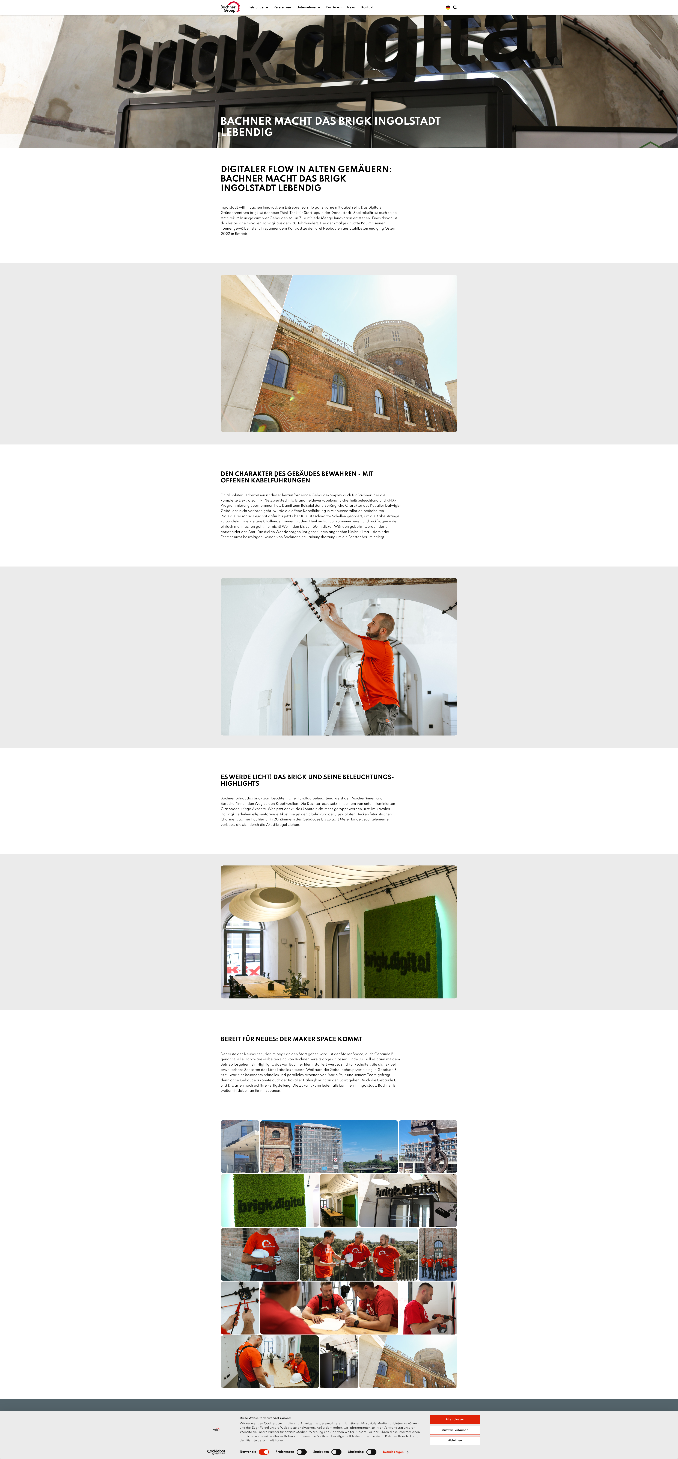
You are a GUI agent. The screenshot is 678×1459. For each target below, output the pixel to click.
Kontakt (367, 7)
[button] (448, 7)
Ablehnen (455, 1440)
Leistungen (257, 7)
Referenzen (282, 7)
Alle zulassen (455, 1419)
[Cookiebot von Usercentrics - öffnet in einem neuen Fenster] (216, 1452)
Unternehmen (307, 7)
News (351, 7)
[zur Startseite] (230, 7)
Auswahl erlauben (455, 1430)
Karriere (332, 7)
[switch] (302, 1452)
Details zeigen (393, 1452)
